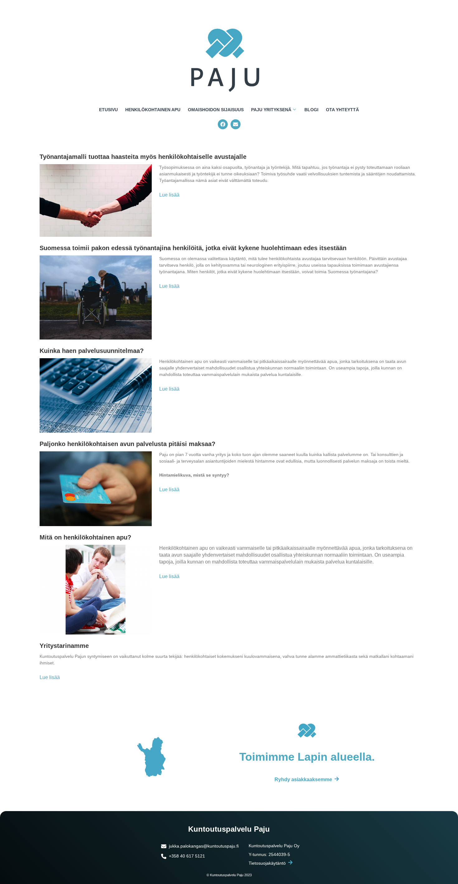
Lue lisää (169, 194)
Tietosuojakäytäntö (267, 863)
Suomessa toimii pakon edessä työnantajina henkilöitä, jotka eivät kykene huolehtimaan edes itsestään (193, 248)
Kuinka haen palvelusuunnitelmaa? (92, 350)
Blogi (311, 109)
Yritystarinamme (64, 645)
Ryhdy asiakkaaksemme (303, 779)
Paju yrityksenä (271, 109)
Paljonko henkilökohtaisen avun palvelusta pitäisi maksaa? (127, 443)
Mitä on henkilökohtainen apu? (85, 537)
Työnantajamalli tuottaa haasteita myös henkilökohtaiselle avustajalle (143, 156)
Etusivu (108, 109)
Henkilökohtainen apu (152, 109)
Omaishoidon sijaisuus (216, 109)
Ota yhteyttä (342, 109)
